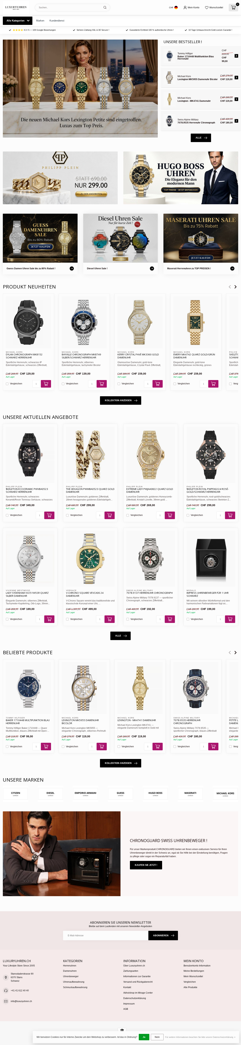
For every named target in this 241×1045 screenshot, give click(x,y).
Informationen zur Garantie (137, 976)
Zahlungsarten (130, 971)
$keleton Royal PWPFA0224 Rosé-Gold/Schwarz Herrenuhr (208, 491)
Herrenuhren (69, 965)
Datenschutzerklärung (134, 998)
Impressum (129, 1003)
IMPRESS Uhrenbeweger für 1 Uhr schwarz (208, 594)
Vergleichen (16, 384)
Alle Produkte (190, 987)
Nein (157, 1037)
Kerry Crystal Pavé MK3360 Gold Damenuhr (138, 356)
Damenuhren (70, 971)
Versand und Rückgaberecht (138, 982)
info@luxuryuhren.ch (21, 1001)
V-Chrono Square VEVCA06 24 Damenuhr (85, 594)
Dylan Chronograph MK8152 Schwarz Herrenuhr (24, 356)
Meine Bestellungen (194, 971)
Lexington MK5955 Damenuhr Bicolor (80, 722)
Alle (198, 137)
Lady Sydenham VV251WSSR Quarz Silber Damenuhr (27, 594)
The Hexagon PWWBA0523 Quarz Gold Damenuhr (90, 491)
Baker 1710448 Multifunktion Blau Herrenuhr (28, 722)
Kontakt (127, 987)
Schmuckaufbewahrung (75, 987)
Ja (144, 1037)
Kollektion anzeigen (118, 400)
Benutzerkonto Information (197, 965)
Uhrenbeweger (71, 976)
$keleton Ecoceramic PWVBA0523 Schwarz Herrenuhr (27, 491)
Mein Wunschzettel (193, 976)
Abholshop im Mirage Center (138, 992)
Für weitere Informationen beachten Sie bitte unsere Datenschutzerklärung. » (200, 1037)
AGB (125, 1009)
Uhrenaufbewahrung (73, 982)
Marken (40, 20)
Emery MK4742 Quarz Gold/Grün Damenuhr (194, 356)
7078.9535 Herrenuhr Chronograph (187, 722)
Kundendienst (57, 20)
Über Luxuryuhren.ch (134, 965)
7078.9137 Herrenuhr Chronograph (149, 592)
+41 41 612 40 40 (20, 990)
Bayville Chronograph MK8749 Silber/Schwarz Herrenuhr (81, 356)
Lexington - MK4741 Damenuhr (136, 720)
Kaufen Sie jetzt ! (146, 865)
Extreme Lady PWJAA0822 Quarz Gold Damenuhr (149, 491)
